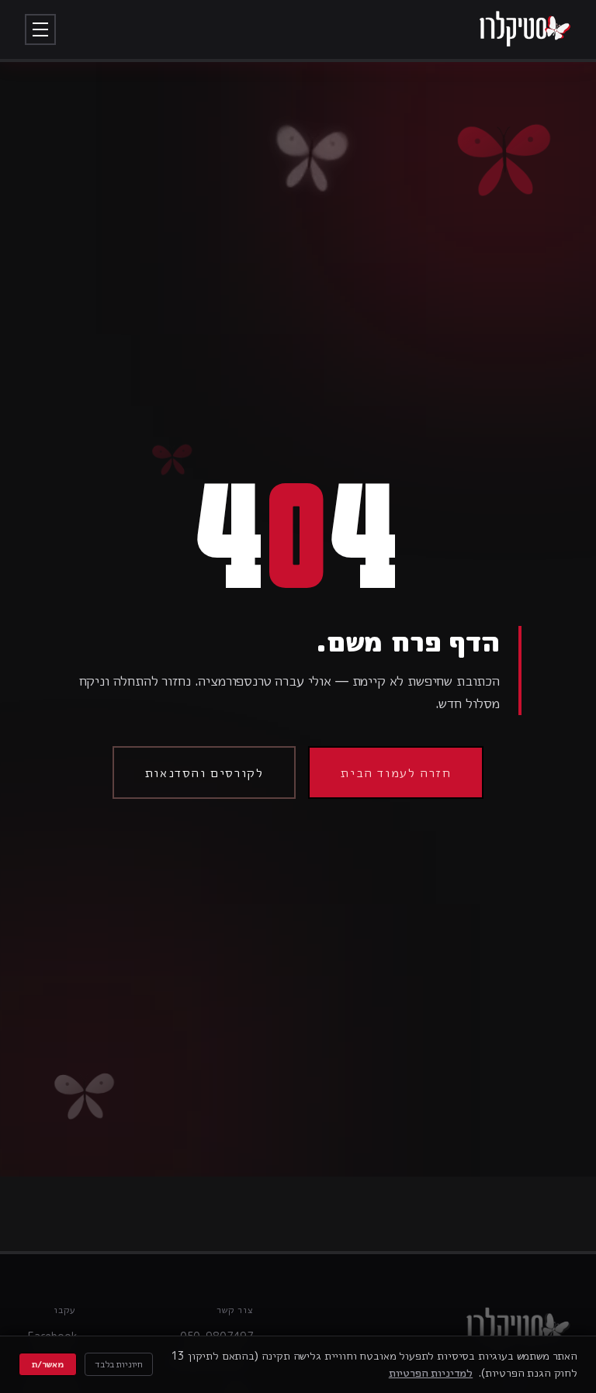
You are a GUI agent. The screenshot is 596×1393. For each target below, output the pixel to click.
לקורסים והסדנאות (204, 772)
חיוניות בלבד (119, 1364)
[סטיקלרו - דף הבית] (524, 29)
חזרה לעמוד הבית (396, 772)
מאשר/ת (48, 1364)
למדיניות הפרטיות (431, 1372)
